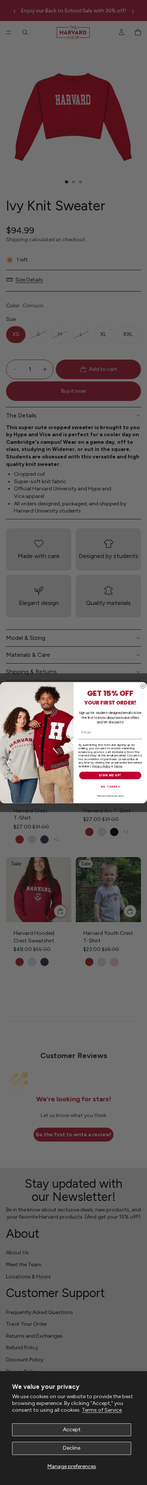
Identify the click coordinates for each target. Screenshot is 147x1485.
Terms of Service (102, 1410)
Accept (72, 1429)
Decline (71, 1448)
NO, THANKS (110, 786)
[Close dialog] (143, 686)
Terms (118, 766)
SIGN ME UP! (110, 775)
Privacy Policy (101, 766)
